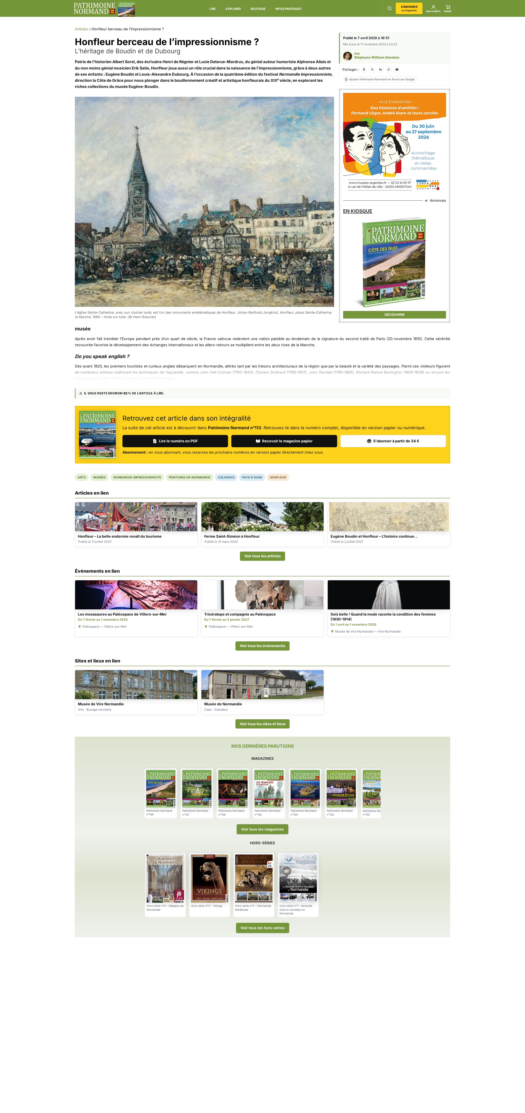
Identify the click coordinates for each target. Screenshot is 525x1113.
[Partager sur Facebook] (364, 69)
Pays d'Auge (252, 477)
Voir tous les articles (262, 556)
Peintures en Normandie (189, 477)
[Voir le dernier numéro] (126, 9)
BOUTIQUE (258, 8)
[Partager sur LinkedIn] (380, 69)
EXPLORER (233, 8)
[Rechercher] (389, 8)
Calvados (226, 477)
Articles (81, 29)
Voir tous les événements (262, 646)
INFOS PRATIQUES (288, 8)
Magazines (262, 758)
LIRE (213, 8)
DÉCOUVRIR (395, 315)
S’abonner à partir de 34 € (396, 441)
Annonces (438, 200)
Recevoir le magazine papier (287, 441)
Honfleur (278, 477)
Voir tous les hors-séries (263, 928)
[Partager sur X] (372, 69)
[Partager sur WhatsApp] (388, 69)
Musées (99, 477)
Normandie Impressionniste (137, 477)
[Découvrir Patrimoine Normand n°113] (97, 435)
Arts (82, 477)
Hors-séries (262, 843)
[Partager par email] (397, 69)
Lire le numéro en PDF (178, 441)
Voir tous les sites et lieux (262, 724)
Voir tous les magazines (262, 829)
